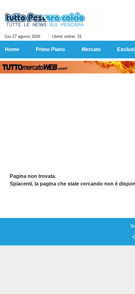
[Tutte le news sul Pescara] (45, 19)
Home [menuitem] (12, 49)
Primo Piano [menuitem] (50, 49)
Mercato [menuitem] (91, 49)
